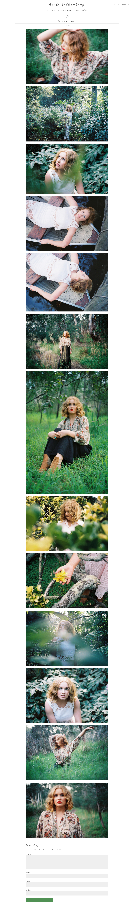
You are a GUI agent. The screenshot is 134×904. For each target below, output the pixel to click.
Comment (29, 854)
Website (28, 890)
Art (48, 10)
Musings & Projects (65, 10)
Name (28, 872)
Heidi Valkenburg (67, 4)
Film (54, 10)
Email (28, 881)
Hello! (84, 10)
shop (78, 10)
